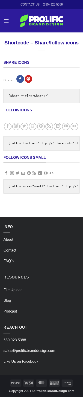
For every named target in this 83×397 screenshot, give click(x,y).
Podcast (10, 311)
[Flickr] (74, 126)
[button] (6, 20)
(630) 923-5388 (53, 4)
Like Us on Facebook (20, 361)
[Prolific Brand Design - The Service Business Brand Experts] (41, 20)
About (8, 239)
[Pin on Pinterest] (28, 79)
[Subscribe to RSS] (49, 126)
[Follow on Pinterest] (41, 126)
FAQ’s (8, 261)
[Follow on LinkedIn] (57, 126)
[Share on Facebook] (20, 79)
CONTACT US (30, 4)
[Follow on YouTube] (66, 126)
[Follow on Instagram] (16, 126)
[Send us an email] (32, 126)
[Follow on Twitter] (24, 126)
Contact (9, 250)
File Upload (13, 290)
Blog (7, 300)
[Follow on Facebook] (8, 126)
